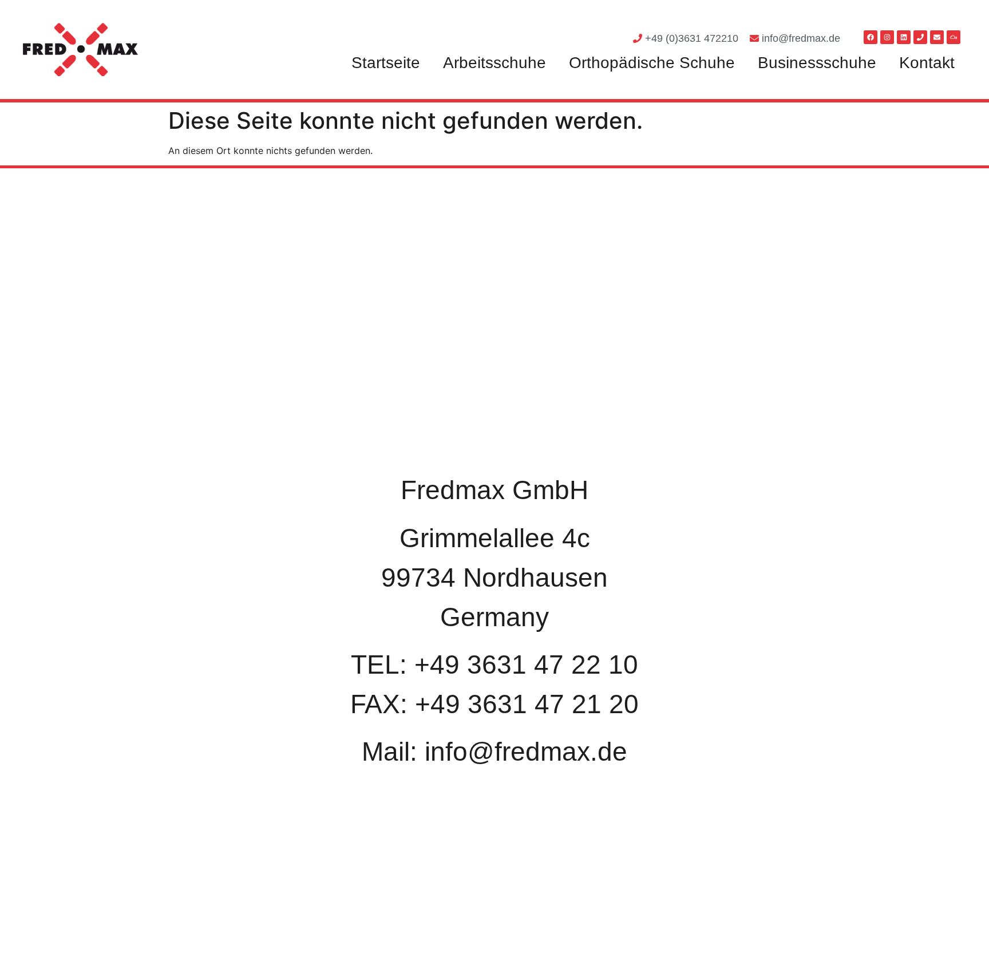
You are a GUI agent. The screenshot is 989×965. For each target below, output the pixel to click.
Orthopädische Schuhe (652, 63)
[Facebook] (870, 37)
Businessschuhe (817, 63)
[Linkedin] (904, 37)
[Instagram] (887, 37)
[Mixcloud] (953, 37)
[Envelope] (937, 37)
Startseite (385, 63)
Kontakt (927, 63)
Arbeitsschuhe (494, 63)
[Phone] (920, 37)
